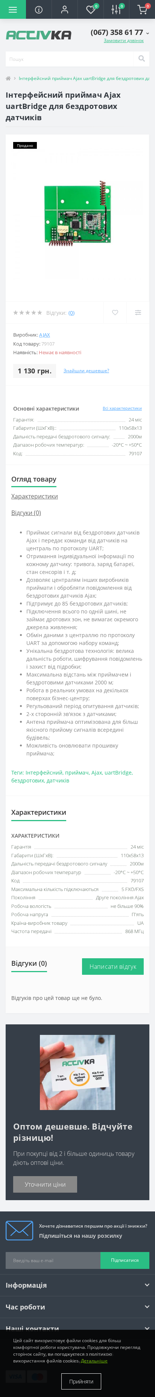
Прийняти (81, 1381)
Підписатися (125, 1260)
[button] (65, 9)
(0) (71, 312)
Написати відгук (113, 966)
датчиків (58, 780)
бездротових (27, 780)
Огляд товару (33, 478)
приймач (77, 772)
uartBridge (118, 772)
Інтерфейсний (44, 772)
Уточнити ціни (45, 1184)
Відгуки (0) (26, 513)
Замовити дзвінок (124, 40)
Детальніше (94, 1361)
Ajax (44, 334)
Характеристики (34, 496)
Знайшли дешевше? (86, 370)
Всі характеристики (122, 408)
